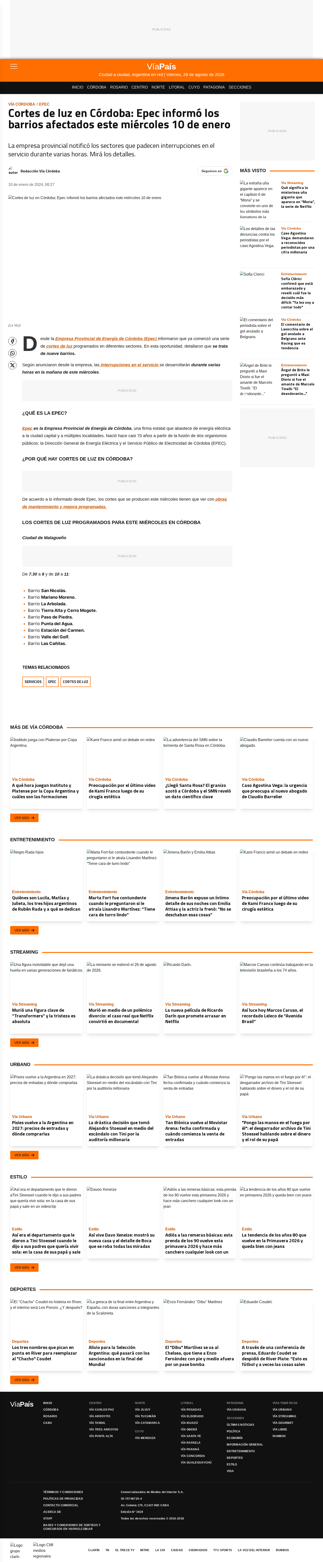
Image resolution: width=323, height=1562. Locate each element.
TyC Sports (222, 1550)
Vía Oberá (189, 1429)
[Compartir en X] (12, 365)
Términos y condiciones (63, 1492)
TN (107, 1550)
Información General (245, 1444)
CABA (47, 1423)
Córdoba (96, 87)
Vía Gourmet (283, 1423)
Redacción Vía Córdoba (40, 171)
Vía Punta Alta (101, 1436)
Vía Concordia (193, 1456)
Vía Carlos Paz (101, 1409)
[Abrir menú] (54, 66)
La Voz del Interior (254, 1550)
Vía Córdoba (21, 104)
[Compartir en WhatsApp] (12, 353)
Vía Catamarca (147, 1423)
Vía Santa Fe (191, 1436)
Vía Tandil (97, 1423)
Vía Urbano (282, 1409)
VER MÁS (21, 818)
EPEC (44, 104)
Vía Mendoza (145, 1438)
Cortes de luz (75, 681)
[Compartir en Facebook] (12, 341)
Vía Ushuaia (236, 1409)
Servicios (33, 681)
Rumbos (279, 1436)
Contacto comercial (60, 1505)
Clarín (94, 1550)
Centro (139, 87)
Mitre (144, 1550)
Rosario (119, 87)
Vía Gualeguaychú (196, 1462)
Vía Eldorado (192, 1416)
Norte (158, 87)
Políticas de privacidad (63, 1498)
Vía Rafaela (191, 1442)
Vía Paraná (190, 1449)
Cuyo (194, 87)
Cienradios (198, 1550)
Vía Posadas (191, 1409)
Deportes (235, 1458)
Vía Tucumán (145, 1416)
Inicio (77, 87)
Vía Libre (280, 1429)
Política (233, 1431)
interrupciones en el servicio (129, 365)
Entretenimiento (241, 1451)
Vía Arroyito (99, 1416)
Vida (230, 1471)
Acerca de (52, 1512)
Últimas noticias (240, 1424)
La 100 (160, 1550)
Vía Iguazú (189, 1423)
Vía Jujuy (143, 1409)
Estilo (232, 1464)
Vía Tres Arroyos (103, 1429)
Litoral (177, 87)
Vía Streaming (284, 1416)
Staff (47, 1518)
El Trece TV (124, 1550)
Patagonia (214, 87)
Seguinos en (211, 171)
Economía (235, 1438)
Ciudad (177, 1550)
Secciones (240, 87)
